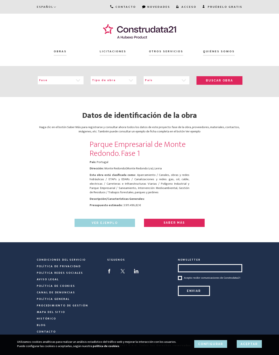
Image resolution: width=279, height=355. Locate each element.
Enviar (194, 290)
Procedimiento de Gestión (62, 305)
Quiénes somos (219, 51)
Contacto (46, 331)
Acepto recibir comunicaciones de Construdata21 (212, 278)
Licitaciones (113, 51)
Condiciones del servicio (61, 259)
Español (45, 6)
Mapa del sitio (51, 312)
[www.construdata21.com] (140, 31)
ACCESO (188, 6)
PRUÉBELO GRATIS (224, 6)
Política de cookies (56, 286)
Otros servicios (166, 51)
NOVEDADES (158, 6)
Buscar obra (219, 80)
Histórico (46, 318)
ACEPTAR (249, 344)
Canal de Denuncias (56, 292)
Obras (60, 51)
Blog (41, 325)
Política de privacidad (59, 266)
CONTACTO (125, 6)
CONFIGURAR (210, 344)
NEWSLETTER (189, 259)
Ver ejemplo (105, 222)
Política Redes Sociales (60, 272)
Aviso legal (48, 279)
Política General (53, 299)
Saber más (174, 222)
